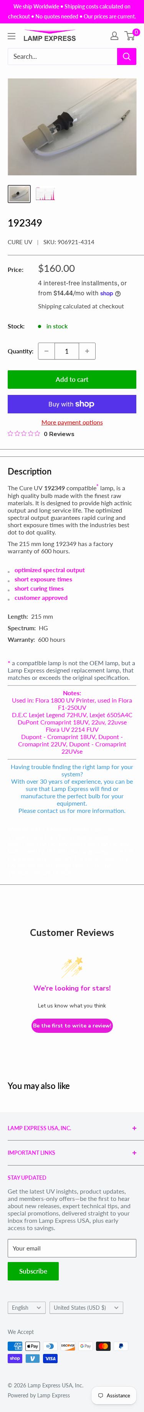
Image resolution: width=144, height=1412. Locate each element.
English (20, 1308)
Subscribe (33, 1271)
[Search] (126, 56)
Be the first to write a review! (72, 1025)
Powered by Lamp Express (39, 1395)
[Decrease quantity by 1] (46, 351)
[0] (130, 35)
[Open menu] (11, 36)
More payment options (72, 422)
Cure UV (20, 241)
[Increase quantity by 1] (87, 351)
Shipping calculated (64, 306)
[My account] (114, 36)
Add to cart (72, 379)
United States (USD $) (80, 1308)
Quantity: (20, 351)
